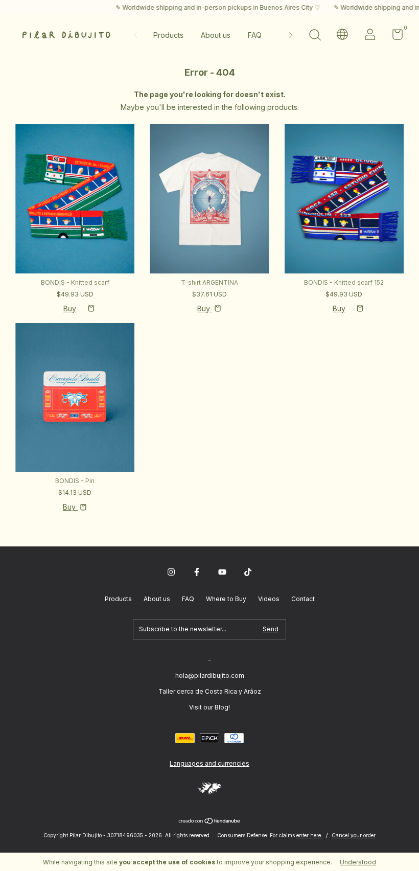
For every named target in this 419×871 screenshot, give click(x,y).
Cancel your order (354, 835)
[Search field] (315, 36)
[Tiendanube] (210, 821)
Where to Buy (226, 599)
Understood (358, 862)
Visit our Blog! (209, 707)
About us (215, 35)
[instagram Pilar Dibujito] (171, 572)
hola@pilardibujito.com (209, 675)
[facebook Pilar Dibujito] (197, 572)
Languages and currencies (209, 763)
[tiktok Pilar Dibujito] (248, 572)
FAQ (255, 35)
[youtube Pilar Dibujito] (222, 572)
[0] (394, 36)
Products (168, 35)
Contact (303, 599)
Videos (269, 599)
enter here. (309, 835)
